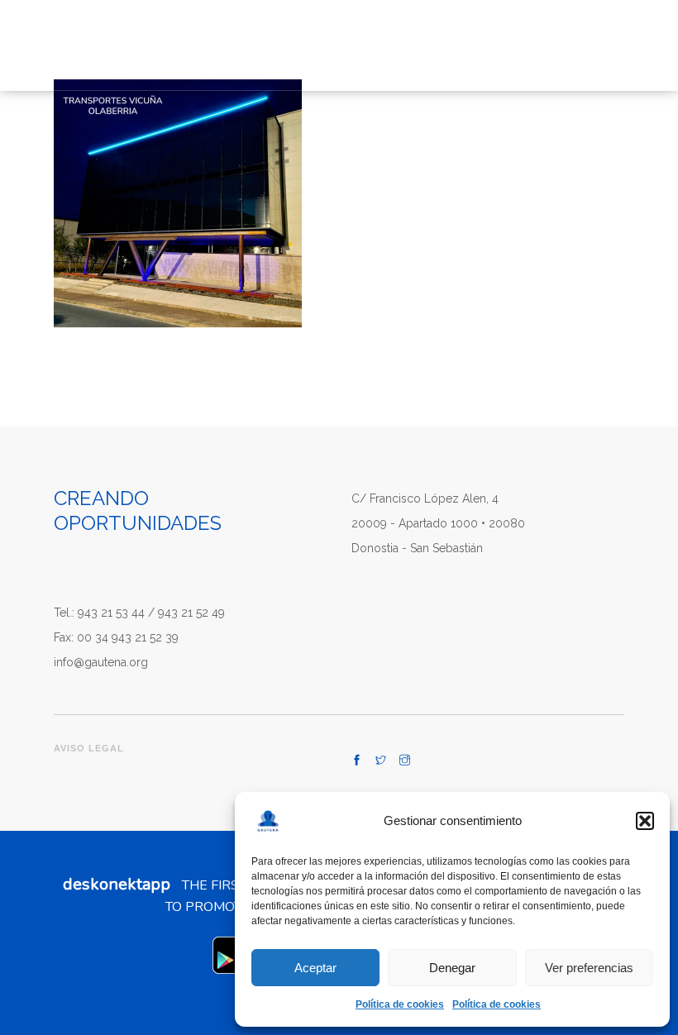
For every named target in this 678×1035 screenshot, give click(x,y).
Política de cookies (400, 1004)
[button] (645, 821)
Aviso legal (89, 748)
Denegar (452, 968)
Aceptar (315, 968)
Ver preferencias (589, 968)
